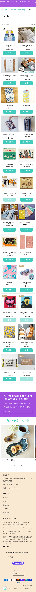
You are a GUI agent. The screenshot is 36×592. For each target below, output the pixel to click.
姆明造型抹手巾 (26, 105)
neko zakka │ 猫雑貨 (8, 460)
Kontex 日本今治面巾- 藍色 (26, 134)
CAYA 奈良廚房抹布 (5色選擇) (9, 76)
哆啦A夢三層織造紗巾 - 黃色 (9, 343)
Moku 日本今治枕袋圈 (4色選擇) (26, 46)
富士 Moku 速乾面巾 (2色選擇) (26, 283)
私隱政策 (5, 509)
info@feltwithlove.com (13, 488)
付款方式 (5, 497)
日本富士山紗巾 (9, 105)
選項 (9, 53)
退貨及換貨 (6, 505)
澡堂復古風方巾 (9, 164)
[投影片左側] (14, 465)
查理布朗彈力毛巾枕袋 (9, 373)
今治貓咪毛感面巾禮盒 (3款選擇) (26, 343)
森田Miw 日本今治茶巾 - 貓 (9, 193)
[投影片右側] (22, 465)
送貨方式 (5, 501)
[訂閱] (31, 412)
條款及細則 (6, 512)
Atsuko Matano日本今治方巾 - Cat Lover (26, 313)
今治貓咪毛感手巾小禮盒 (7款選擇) (26, 76)
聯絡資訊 (27, 588)
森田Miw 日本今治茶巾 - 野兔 (9, 253)
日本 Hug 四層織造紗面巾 (26, 252)
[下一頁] (25, 388)
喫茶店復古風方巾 (26, 193)
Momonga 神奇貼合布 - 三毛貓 (9, 135)
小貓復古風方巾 (9, 282)
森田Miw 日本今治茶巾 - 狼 (26, 164)
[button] (2, 9)
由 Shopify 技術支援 (21, 585)
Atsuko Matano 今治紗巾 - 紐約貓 (9, 223)
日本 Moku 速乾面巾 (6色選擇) (10, 46)
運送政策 (22, 588)
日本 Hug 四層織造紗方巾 (26, 222)
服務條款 (16, 588)
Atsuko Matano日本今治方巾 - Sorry (9, 313)
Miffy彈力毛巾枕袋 (26, 373)
